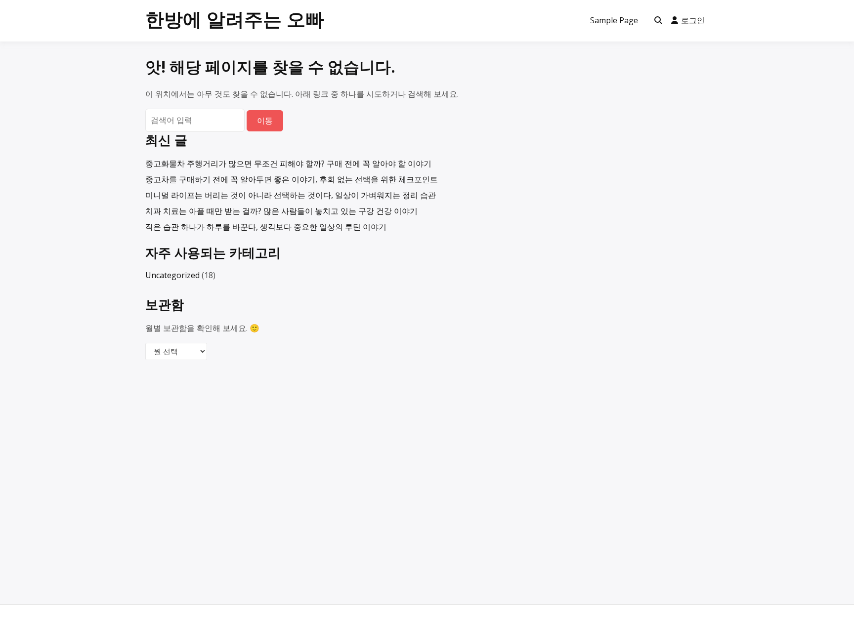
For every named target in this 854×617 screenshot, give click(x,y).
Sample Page (614, 20)
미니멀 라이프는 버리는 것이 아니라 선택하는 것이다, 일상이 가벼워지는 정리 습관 (290, 195)
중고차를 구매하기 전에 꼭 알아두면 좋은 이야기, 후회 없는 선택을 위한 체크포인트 (291, 179)
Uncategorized (172, 275)
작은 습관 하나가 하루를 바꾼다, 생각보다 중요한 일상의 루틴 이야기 (265, 226)
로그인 (693, 20)
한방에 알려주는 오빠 (234, 19)
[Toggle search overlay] (658, 20)
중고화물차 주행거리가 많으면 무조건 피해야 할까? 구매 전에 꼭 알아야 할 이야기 (288, 163)
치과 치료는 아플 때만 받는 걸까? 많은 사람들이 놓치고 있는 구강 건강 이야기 (281, 211)
